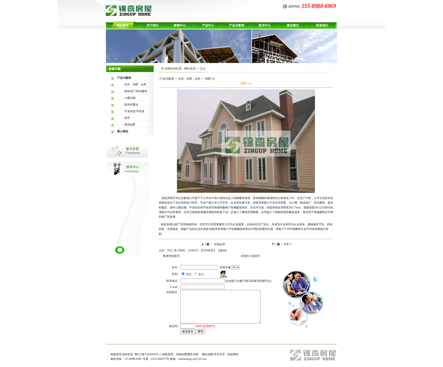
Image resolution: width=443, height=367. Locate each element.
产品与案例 (236, 25)
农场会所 (219, 244)
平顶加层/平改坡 (134, 111)
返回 (222, 250)
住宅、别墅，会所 (135, 84)
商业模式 (293, 25)
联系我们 (322, 25)
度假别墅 (129, 124)
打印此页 (207, 250)
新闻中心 (180, 25)
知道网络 (233, 354)
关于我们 (153, 25)
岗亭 (127, 118)
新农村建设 (131, 104)
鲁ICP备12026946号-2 (148, 354)
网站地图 (207, 354)
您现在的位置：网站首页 (180, 68)
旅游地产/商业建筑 (135, 91)
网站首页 (123, 25)
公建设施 (129, 97)
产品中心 (208, 25)
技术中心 (265, 25)
